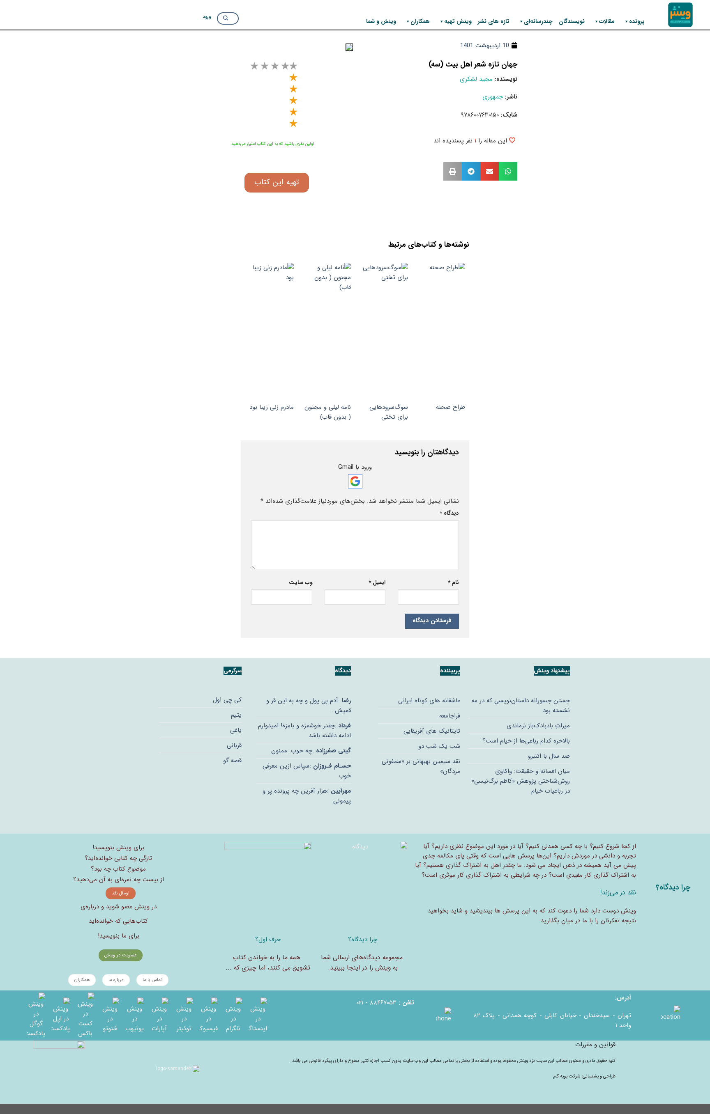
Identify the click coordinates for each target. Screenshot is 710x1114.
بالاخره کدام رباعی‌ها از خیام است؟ (526, 741)
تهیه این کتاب (276, 182)
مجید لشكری (476, 79)
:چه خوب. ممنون (311, 751)
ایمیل (377, 582)
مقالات (607, 21)
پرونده (637, 21)
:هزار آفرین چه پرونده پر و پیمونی (307, 796)
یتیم (236, 715)
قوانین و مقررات (595, 1045)
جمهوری (492, 97)
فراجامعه (449, 716)
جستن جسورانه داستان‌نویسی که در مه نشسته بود (520, 705)
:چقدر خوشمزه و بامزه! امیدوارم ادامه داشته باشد (304, 730)
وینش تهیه (458, 21)
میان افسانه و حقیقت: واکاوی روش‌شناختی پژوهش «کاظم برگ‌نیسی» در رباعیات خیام (520, 781)
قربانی (234, 745)
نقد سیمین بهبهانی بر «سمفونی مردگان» (421, 766)
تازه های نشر (493, 21)
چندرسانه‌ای (538, 21)
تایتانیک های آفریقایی (431, 731)
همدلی (550, 846)
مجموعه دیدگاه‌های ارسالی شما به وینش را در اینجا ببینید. (362, 963)
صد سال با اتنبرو (549, 756)
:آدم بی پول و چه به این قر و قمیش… (308, 705)
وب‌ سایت (300, 582)
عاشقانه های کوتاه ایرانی (429, 701)
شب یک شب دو (439, 746)
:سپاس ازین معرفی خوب (307, 771)
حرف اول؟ (268, 939)
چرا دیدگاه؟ (362, 939)
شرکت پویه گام (567, 1076)
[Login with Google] (355, 481)
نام (453, 582)
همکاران (420, 21)
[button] (508, 171)
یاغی (236, 730)
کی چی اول (227, 700)
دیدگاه (449, 513)
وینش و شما (381, 21)
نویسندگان (572, 21)
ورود (207, 16)
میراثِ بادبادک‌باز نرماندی (538, 726)
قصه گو (232, 761)
